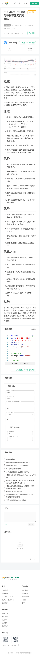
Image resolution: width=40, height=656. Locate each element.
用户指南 (5, 593)
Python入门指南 (7, 596)
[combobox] (19, 398)
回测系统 (5, 590)
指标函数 (5, 626)
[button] (6, 386)
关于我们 (5, 603)
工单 (23, 603)
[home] (6, 3)
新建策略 (25, 593)
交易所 (24, 600)
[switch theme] (19, 3)
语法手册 (5, 613)
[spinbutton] (20, 392)
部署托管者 (25, 596)
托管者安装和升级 (8, 600)
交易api (4, 620)
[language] (15, 3)
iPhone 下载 (5, 645)
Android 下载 (15, 645)
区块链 (4, 623)
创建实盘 (25, 590)
